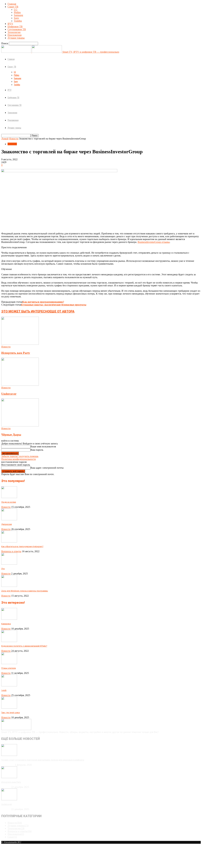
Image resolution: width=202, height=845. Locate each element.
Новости (13, 138)
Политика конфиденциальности (18, 459)
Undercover (8, 393)
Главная (12, 4)
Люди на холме (8, 502)
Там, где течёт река (10, 712)
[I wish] (9, 685)
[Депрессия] (9, 519)
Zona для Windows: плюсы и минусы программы (24, 591)
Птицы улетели (8, 668)
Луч (3, 568)
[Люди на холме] (9, 497)
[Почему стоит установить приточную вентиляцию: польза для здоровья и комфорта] (9, 755)
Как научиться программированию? (43, 302)
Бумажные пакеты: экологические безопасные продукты (53, 304)
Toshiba (18, 21)
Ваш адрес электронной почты (47, 467)
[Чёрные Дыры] (20, 425)
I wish (3, 690)
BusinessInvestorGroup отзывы (154, 242)
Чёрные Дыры (11, 434)
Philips (17, 12)
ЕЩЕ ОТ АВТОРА (62, 311)
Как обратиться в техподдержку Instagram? (22, 546)
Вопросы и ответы (11, 551)
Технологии (14, 32)
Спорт (12, 837)
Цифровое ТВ (15, 26)
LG (15, 9)
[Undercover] (20, 384)
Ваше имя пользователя (43, 446)
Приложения (14, 35)
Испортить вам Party (15, 352)
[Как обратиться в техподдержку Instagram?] (9, 541)
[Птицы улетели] (9, 663)
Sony (16, 18)
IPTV (10, 23)
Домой (5, 138)
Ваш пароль (36, 449)
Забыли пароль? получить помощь (19, 456)
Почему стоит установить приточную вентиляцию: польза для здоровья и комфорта (42, 760)
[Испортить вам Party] (20, 344)
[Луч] (9, 563)
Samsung (18, 15)
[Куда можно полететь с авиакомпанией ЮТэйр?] (9, 641)
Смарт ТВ (13, 6)
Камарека (6, 624)
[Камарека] (9, 619)
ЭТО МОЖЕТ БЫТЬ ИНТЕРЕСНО (25, 311)
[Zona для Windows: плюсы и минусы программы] (9, 586)
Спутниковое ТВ (17, 29)
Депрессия (6, 524)
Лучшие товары (16, 38)
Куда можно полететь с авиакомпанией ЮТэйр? (24, 646)
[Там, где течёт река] (9, 707)
